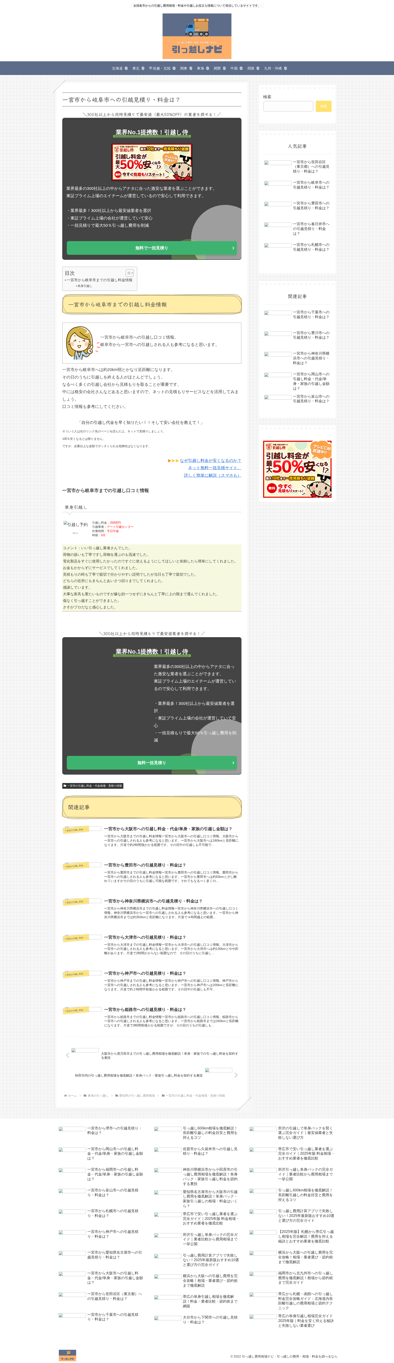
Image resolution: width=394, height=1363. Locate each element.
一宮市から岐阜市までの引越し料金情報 (99, 280)
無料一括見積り (151, 762)
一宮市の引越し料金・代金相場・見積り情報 (94, 785)
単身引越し (85, 286)
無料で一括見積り (151, 248)
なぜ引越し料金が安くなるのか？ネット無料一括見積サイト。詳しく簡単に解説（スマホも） (210, 468)
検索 (267, 97)
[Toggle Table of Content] (127, 273)
